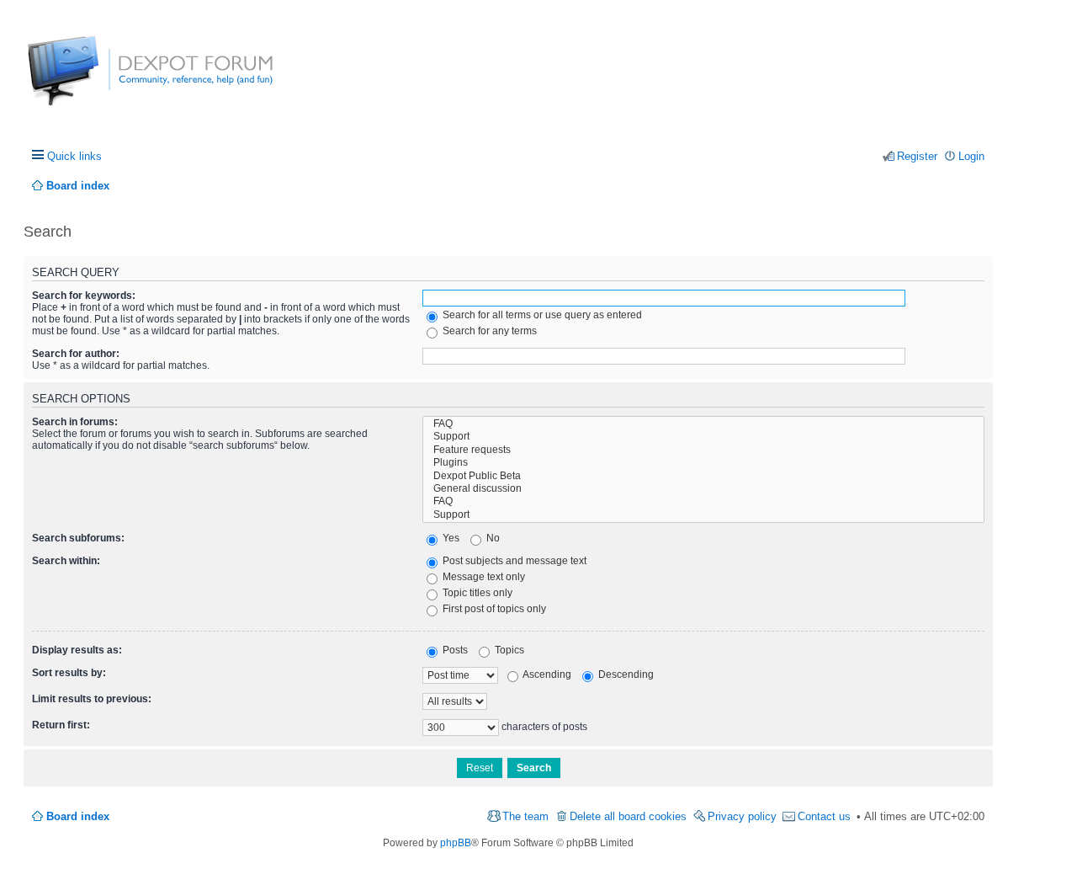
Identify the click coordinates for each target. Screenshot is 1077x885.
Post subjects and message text (513, 561)
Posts (454, 650)
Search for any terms (488, 331)
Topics (508, 650)
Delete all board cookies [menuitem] (628, 816)
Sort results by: (69, 673)
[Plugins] (703, 462)
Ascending (546, 674)
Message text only (482, 577)
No (492, 538)
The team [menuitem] (525, 816)
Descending (625, 674)
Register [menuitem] (917, 156)
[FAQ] (703, 424)
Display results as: (77, 650)
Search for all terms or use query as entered (541, 315)
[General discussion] (703, 488)
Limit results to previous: (91, 699)
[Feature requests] (703, 450)
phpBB (455, 843)
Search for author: (75, 354)
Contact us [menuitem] (824, 816)
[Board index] (90, 79)
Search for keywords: (83, 295)
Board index (77, 816)
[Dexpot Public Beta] (703, 476)
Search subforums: (78, 538)
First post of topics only (493, 609)
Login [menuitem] (971, 156)
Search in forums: (75, 422)
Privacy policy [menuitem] (742, 816)
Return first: (61, 725)
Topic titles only (476, 593)
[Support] (703, 436)
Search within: (66, 561)
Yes (449, 538)
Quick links (74, 156)
